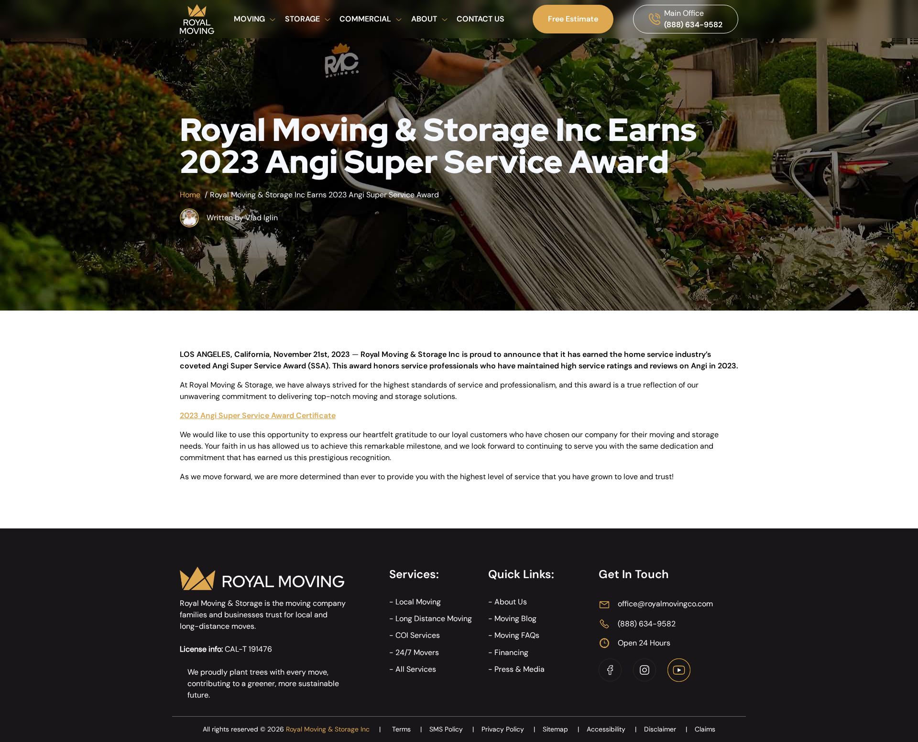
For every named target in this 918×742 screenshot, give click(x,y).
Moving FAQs (516, 635)
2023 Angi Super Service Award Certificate (258, 415)
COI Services (417, 635)
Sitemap (561, 729)
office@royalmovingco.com (665, 603)
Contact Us (480, 19)
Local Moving (418, 602)
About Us (510, 602)
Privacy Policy (508, 729)
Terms (407, 729)
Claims (705, 729)
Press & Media (519, 669)
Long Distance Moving (433, 618)
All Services (415, 669)
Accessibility (611, 729)
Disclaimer (665, 729)
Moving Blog (515, 618)
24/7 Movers (417, 652)
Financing (511, 652)
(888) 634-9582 (693, 25)
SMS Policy (451, 729)
